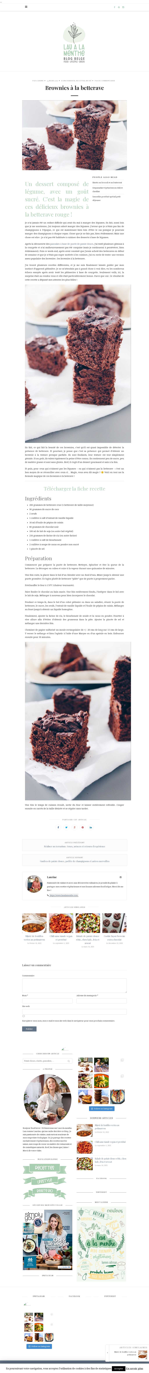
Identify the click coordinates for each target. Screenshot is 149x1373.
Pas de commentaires (105, 80)
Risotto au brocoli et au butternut (107, 182)
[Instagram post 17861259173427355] (101, 1097)
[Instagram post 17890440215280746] (85, 1065)
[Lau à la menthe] (75, 41)
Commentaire (28, 976)
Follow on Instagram (103, 1109)
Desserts (70, 80)
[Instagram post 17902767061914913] (101, 1065)
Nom (25, 995)
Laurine (40, 80)
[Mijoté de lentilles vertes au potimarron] (128, 1358)
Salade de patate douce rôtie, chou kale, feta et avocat (87, 940)
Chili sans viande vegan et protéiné (110, 1142)
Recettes (80, 80)
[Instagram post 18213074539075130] (117, 1065)
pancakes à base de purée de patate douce (71, 244)
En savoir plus (134, 1368)
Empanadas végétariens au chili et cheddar (108, 190)
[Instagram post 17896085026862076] (117, 1097)
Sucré (88, 80)
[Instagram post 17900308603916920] (117, 1081)
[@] (32, 1306)
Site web (26, 1006)
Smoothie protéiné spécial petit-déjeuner (107, 198)
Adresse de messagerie (87, 995)
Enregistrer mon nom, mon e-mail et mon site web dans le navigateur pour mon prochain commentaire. (68, 1021)
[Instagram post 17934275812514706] (101, 1081)
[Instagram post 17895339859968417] (85, 1097)
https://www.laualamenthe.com (64, 895)
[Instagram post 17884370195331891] (85, 1081)
